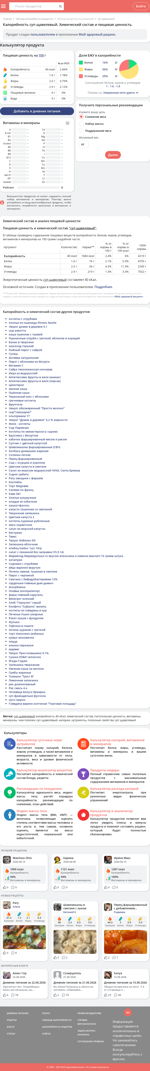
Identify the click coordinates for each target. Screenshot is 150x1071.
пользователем (42, 34)
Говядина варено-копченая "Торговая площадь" (42, 703)
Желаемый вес (89, 137)
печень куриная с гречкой (27, 630)
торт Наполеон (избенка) (26, 633)
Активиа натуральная (24, 358)
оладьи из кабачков (23, 501)
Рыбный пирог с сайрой (25, 350)
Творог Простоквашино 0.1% (29, 653)
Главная (7, 18)
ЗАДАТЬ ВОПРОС (87, 1030)
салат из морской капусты (27, 529)
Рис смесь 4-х (18, 688)
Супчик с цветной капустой (28, 443)
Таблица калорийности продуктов (34, 18)
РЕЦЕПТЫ (12, 1020)
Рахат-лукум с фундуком (26, 618)
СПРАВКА (82, 1020)
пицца (13, 641)
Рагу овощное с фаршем (26, 478)
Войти (141, 6)
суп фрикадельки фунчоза (27, 696)
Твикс (13, 536)
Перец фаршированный (25, 459)
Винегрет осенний (21, 599)
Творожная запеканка (24, 513)
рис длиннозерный (22, 684)
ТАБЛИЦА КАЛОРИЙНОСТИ (56, 1020)
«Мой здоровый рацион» (128, 296)
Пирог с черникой (21, 575)
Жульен (14, 622)
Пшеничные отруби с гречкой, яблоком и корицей (44, 338)
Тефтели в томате (21, 626)
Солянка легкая (19, 455)
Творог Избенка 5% (22, 540)
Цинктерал (16, 385)
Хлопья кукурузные (22, 497)
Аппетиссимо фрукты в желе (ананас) (35, 377)
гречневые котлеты (22, 400)
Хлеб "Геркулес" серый (25, 602)
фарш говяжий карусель (26, 595)
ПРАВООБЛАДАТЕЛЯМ (89, 1013)
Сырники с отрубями (23, 564)
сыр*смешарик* (20, 412)
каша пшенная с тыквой (25, 334)
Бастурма (15, 532)
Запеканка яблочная (23, 544)
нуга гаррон (17, 700)
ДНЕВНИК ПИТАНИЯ (17, 1013)
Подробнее (103, 287)
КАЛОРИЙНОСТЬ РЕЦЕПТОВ (57, 1026)
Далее (113, 155)
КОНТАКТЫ (83, 1034)
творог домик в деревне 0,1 (28, 326)
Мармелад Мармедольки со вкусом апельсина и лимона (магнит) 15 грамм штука (66, 556)
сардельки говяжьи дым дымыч (31, 583)
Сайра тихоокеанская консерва (30, 369)
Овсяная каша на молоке (26, 668)
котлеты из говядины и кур (28, 610)
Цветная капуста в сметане (27, 466)
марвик (14, 649)
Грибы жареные (20, 672)
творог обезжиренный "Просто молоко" (37, 408)
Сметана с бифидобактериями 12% (33, 579)
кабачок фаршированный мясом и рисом (38, 439)
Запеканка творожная (24, 665)
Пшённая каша (19, 393)
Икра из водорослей (23, 373)
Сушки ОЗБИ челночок (25, 657)
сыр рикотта (17, 330)
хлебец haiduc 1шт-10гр (25, 548)
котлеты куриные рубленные (29, 521)
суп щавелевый (106, 18)
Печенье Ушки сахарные (26, 614)
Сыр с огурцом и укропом (27, 462)
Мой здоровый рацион (97, 34)
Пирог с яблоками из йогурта (29, 361)
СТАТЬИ (11, 1033)
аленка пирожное (21, 645)
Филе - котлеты (19, 424)
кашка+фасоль (19, 505)
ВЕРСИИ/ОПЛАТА (87, 1023)
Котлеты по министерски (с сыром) (33, 431)
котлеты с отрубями (23, 319)
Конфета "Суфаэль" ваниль (27, 606)
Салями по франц (21, 490)
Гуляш (13, 354)
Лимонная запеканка (23, 680)
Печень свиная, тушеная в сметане (33, 571)
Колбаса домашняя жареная (28, 451)
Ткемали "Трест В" (21, 676)
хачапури (15, 560)
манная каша (18, 389)
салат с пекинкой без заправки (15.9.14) (36, 552)
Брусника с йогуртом (23, 435)
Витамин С (16, 365)
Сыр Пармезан (19, 427)
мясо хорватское (20, 525)
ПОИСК (46, 1013)
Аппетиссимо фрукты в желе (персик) (35, 381)
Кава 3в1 (15, 494)
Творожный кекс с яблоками (29, 396)
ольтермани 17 (19, 416)
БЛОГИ (10, 1026)
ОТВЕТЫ (46, 1033)
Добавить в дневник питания (37, 111)
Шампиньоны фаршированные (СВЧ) (34, 447)
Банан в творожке (21, 342)
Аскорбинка (17, 587)
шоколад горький (21, 346)
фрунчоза (15, 404)
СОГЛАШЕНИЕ (85, 1041)
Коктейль (15, 482)
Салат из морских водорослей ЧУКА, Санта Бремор (44, 470)
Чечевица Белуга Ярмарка (27, 692)
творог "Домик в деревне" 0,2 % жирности (38, 420)
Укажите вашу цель (92, 112)
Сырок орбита (19, 474)
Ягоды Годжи (18, 661)
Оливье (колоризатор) (24, 591)
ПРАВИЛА (98, 1041)
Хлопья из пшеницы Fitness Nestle (32, 323)
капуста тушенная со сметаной (30, 509)
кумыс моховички (21, 637)
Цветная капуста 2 (21, 517)
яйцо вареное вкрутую (24, 567)
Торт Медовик (19, 486)
